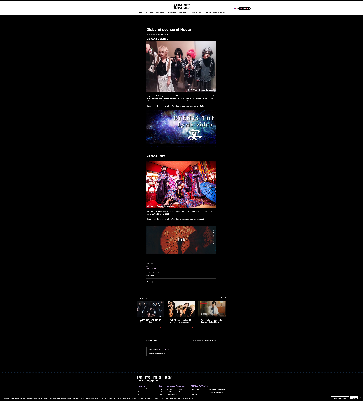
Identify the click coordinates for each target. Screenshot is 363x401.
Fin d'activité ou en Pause (154, 273)
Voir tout (223, 298)
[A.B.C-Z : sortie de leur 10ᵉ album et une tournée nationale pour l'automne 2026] (181, 309)
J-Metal (169, 389)
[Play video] (181, 127)
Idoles (161, 394)
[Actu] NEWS (150, 275)
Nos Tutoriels (142, 394)
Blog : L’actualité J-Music (145, 389)
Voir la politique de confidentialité (185, 398)
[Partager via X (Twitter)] (152, 282)
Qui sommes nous (196, 389)
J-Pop (160, 389)
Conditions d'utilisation (216, 392)
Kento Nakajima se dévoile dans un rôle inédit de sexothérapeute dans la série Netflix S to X (211, 321)
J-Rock (161, 392)
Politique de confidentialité (217, 389)
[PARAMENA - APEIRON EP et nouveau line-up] (150, 309)
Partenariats (194, 394)
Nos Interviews (142, 392)
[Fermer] (361, 397)
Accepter (354, 398)
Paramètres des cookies (340, 398)
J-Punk (169, 392)
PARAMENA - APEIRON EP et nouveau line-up (150, 321)
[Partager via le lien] (156, 282)
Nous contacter (195, 392)
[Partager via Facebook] (147, 282)
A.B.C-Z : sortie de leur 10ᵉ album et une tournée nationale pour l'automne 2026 (181, 321)
